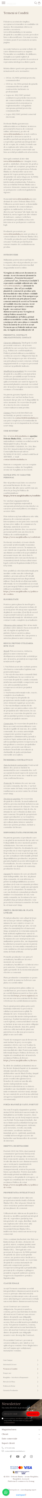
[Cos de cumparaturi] (39, 3)
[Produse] (3, 3)
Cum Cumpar (7, 1360)
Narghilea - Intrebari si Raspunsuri (15, 1377)
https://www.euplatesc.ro (26, 995)
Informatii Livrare (9, 1365)
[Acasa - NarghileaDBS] (15, 3)
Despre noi (7, 1373)
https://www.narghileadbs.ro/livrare (20, 1060)
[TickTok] (24, 1457)
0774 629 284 (9, 1448)
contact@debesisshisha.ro (26, 418)
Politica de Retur (9, 1386)
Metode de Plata (9, 1382)
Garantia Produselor (10, 1390)
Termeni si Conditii (10, 1369)
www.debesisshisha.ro (13, 134)
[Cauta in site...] (35, 3)
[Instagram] (31, 1457)
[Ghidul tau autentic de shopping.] (21, 1495)
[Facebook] (11, 1457)
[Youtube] (18, 1457)
